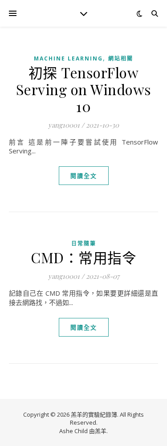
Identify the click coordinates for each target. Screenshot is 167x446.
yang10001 (64, 125)
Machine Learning (68, 58)
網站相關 (120, 58)
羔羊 (100, 431)
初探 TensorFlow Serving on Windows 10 (83, 89)
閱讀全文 (83, 176)
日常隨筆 (83, 243)
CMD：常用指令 (83, 257)
